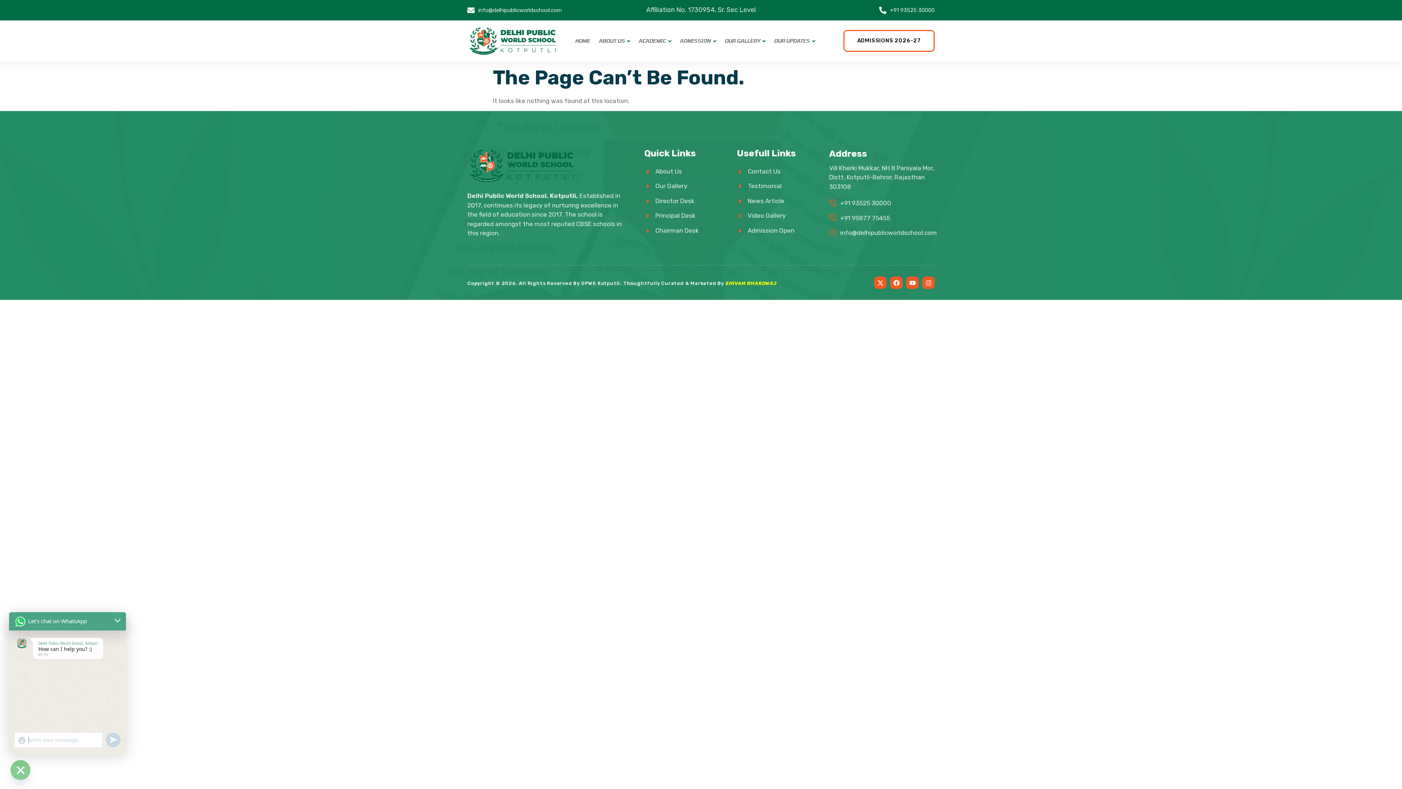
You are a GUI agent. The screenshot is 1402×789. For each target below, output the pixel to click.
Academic (652, 41)
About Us (612, 41)
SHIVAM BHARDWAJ (751, 283)
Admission (695, 41)
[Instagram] (928, 283)
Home (582, 41)
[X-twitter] (880, 283)
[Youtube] (912, 283)
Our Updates (792, 41)
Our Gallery (742, 41)
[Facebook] (896, 283)
